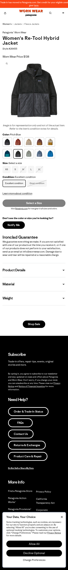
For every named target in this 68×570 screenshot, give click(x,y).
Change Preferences (34, 560)
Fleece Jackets (31, 24)
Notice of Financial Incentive (32, 386)
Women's (7, 24)
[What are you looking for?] (50, 12)
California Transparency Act (45, 500)
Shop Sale (34, 324)
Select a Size (34, 203)
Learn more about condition (17, 193)
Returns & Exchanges (27, 445)
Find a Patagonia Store (20, 491)
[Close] (61, 517)
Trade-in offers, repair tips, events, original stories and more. (30, 363)
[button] (5, 12)
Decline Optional (34, 553)
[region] (34, 539)
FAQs (20, 423)
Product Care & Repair (28, 456)
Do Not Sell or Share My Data (21, 468)
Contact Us (21, 434)
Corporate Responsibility (43, 511)
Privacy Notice (54, 532)
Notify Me (14, 225)
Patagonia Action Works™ (17, 500)
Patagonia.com (21, 208)
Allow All (34, 544)
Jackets (18, 24)
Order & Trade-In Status (28, 411)
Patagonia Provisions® (19, 509)
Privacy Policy (43, 491)
